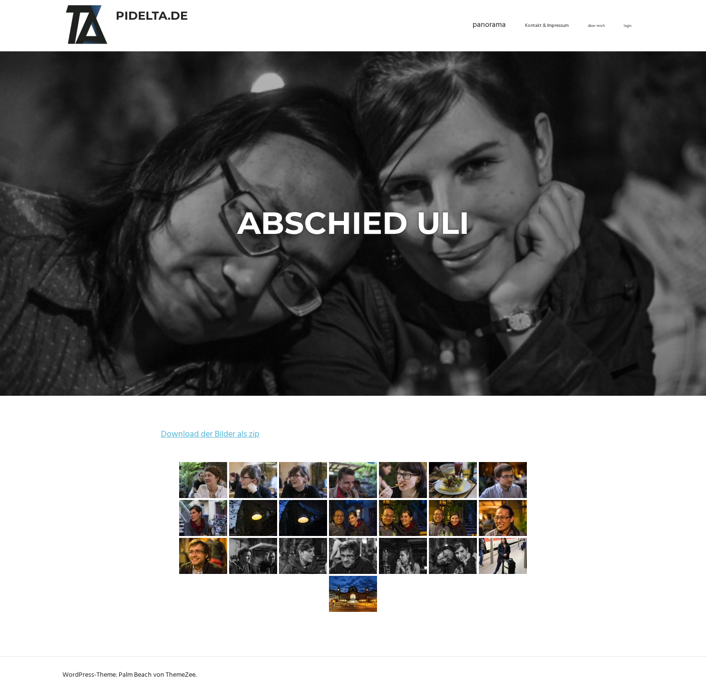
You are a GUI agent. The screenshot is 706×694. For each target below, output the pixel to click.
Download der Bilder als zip (210, 434)
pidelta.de (152, 16)
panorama (489, 25)
